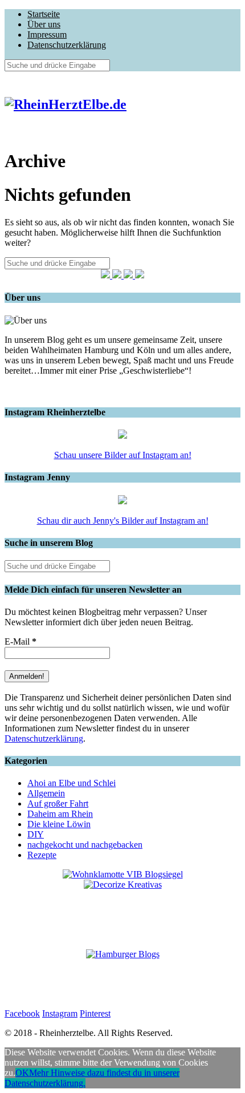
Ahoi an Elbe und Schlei (71, 783)
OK (22, 1073)
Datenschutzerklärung (66, 45)
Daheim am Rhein (60, 814)
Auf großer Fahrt (57, 803)
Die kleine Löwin (59, 824)
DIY (35, 834)
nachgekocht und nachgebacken (84, 844)
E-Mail (20, 641)
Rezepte (41, 855)
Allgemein (46, 793)
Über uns (43, 24)
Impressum (47, 34)
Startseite (43, 14)
